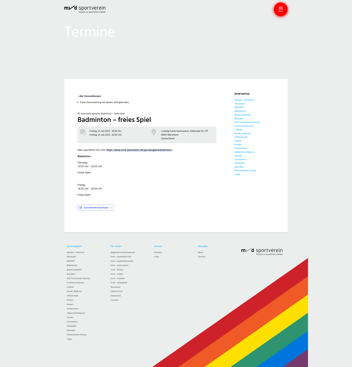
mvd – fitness (117, 269)
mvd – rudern (117, 274)
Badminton (240, 111)
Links (156, 256)
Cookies (114, 300)
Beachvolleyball (242, 115)
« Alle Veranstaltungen (89, 96)
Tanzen (238, 155)
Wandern (239, 167)
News (200, 252)
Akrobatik (239, 103)
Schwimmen (240, 148)
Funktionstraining (243, 126)
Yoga (237, 174)
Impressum (116, 295)
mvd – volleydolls (119, 282)
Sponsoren (116, 287)
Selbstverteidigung (244, 152)
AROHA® (239, 107)
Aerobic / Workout (244, 100)
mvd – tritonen (118, 278)
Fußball (238, 129)
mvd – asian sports (119, 265)
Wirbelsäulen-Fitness (245, 170)
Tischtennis (240, 159)
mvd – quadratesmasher (122, 261)
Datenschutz (117, 291)
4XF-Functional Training (247, 122)
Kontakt (158, 252)
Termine (201, 256)
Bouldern (239, 118)
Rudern (238, 144)
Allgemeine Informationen (123, 252)
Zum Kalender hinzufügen (96, 207)
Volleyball (239, 163)
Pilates (237, 141)
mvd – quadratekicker (121, 256)
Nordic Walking (242, 133)
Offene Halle (241, 137)
